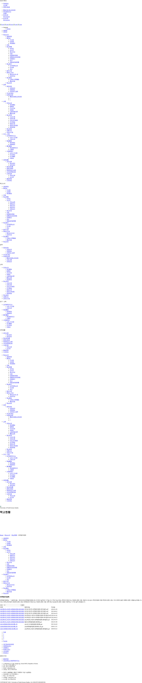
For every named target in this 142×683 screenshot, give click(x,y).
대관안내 (9, 234)
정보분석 (9, 279)
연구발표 (9, 288)
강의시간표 (6, 298)
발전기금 (6, 229)
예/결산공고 (6, 649)
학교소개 (7, 535)
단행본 (9, 318)
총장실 (5, 188)
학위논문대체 (10, 291)
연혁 (4, 195)
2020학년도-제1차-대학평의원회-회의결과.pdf (37, 629)
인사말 (9, 190)
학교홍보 (6, 236)
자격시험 (9, 284)
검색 (23, 605)
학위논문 (9, 290)
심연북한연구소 (7, 304)
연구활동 (9, 323)
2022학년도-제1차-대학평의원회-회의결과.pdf (37, 619)
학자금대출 (6, 338)
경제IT (8, 274)
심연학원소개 (10, 224)
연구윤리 (9, 325)
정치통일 (9, 269)
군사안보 (9, 272)
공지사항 (6, 333)
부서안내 (9, 210)
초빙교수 (12, 207)
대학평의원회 (10, 214)
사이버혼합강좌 (7, 343)
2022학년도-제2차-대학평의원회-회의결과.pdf (38, 617)
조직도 (9, 198)
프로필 (9, 191)
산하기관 (9, 308)
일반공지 (9, 336)
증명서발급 (6, 7)
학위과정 (6, 247)
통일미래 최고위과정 (9, 10)
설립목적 (6, 186)
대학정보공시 (7, 646)
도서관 (9, 348)
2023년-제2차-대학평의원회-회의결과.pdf (36, 611)
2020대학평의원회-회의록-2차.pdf (34, 626)
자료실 (9, 327)
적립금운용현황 (11, 221)
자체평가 (9, 217)
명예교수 (12, 203)
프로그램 (9, 259)
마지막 (5, 641)
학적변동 (9, 293)
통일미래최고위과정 (12, 258)
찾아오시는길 (10, 233)
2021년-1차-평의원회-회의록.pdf (33, 624)
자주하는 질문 (11, 253)
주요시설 (9, 346)
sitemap (5, 30)
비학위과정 (6, 256)
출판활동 (6, 315)
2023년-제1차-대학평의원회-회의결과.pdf (36, 613)
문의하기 (6, 653)
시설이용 (6, 345)
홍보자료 (9, 240)
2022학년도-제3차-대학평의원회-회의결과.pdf (38, 615)
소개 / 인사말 (10, 306)
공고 (8, 219)
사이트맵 (6, 651)
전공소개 (6, 267)
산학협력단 (6, 320)
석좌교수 (12, 209)
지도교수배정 (10, 286)
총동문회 (6, 350)
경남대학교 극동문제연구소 (11, 660)
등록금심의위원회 (12, 215)
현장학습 (9, 311)
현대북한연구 (10, 316)
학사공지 (9, 334)
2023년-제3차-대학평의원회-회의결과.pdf (36, 609)
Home (1, 535)
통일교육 (9, 278)
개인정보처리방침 (8, 644)
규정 (8, 212)
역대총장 (9, 193)
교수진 (9, 200)
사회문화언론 (10, 276)
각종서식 (6, 296)
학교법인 (6, 222)
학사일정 (6, 295)
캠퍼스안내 (6, 231)
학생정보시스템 (7, 341)
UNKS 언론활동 (11, 238)
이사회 (9, 226)
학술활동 (6, 309)
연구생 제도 (6, 254)
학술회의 (9, 313)
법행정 (9, 271)
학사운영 (6, 281)
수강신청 (9, 283)
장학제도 (9, 251)
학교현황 (6, 197)
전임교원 (12, 202)
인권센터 (6, 352)
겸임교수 (12, 205)
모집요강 (9, 249)
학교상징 (6, 241)
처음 (4, 632)
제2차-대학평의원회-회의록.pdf (33, 622)
